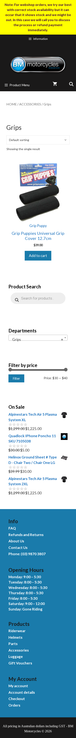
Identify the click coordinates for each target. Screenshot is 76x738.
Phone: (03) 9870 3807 (27, 554)
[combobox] (38, 338)
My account (18, 686)
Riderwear (17, 631)
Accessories (30, 104)
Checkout (16, 698)
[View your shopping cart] (54, 84)
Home (11, 104)
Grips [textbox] (36, 339)
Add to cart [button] (38, 255)
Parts (13, 643)
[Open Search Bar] (69, 84)
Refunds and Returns (25, 534)
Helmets (15, 637)
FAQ (12, 528)
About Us (16, 541)
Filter (16, 378)
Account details (21, 692)
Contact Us (17, 547)
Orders (14, 705)
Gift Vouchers (20, 663)
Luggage (15, 656)
